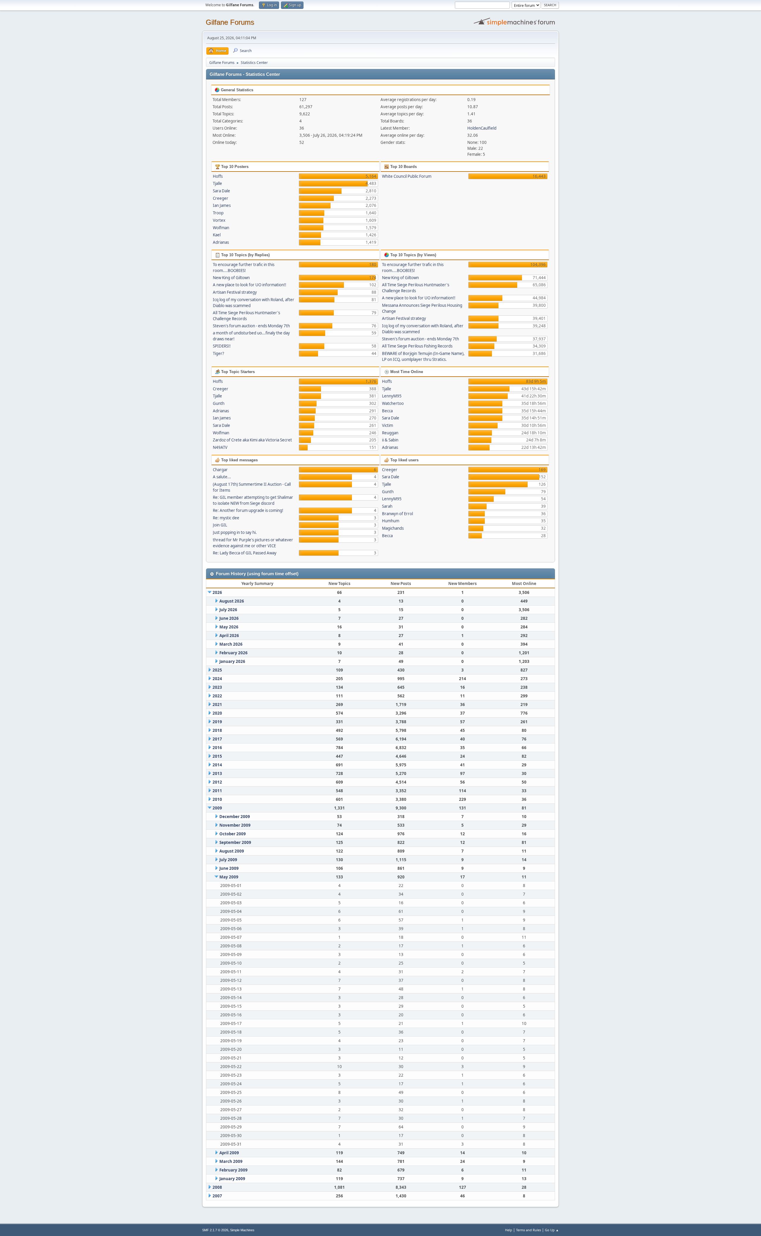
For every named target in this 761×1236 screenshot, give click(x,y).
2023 (217, 687)
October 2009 (232, 833)
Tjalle (217, 183)
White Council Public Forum (406, 176)
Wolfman (221, 227)
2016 (217, 747)
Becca (387, 410)
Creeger (220, 198)
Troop (218, 213)
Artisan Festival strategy (235, 292)
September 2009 (235, 842)
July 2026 (228, 609)
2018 (217, 730)
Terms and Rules (528, 1230)
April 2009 (229, 1152)
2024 (217, 678)
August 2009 (231, 851)
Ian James (222, 205)
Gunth (218, 403)
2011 (217, 790)
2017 (217, 739)
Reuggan (390, 432)
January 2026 (232, 661)
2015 (217, 756)
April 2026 (229, 635)
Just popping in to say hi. (235, 532)
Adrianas (221, 242)
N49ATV (220, 447)
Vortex (219, 220)
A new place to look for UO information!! (249, 284)
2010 (217, 799)
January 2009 (232, 1178)
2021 (217, 704)
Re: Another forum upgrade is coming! (248, 510)
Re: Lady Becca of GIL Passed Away (244, 553)
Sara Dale (221, 191)
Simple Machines (242, 1230)
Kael (217, 235)
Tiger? (218, 353)
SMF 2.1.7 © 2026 (215, 1230)
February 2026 (233, 652)
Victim (387, 425)
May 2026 (228, 627)
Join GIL (220, 525)
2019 (217, 721)
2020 (217, 713)
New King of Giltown (231, 277)
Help (508, 1230)
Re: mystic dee (226, 517)
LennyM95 (392, 396)
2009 (217, 808)
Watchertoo (393, 403)
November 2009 (235, 825)
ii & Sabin (390, 440)
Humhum (390, 520)
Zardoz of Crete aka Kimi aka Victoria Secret (252, 440)
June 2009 (229, 868)
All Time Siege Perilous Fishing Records (417, 346)
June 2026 (229, 618)
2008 (217, 1187)
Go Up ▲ (552, 1230)
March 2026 (231, 644)
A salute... (222, 476)
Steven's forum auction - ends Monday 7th (251, 325)
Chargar (220, 469)
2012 (217, 782)
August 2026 (231, 601)
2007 (217, 1196)
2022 (217, 696)
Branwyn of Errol (397, 513)
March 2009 (231, 1161)
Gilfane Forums (230, 22)
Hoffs (218, 176)
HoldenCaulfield (481, 128)
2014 (217, 765)
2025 (217, 670)
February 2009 (233, 1170)
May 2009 (228, 877)
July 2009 (228, 859)
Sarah (387, 506)
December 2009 (234, 816)
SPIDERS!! (222, 346)
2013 (217, 773)
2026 (217, 592)
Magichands (393, 528)
